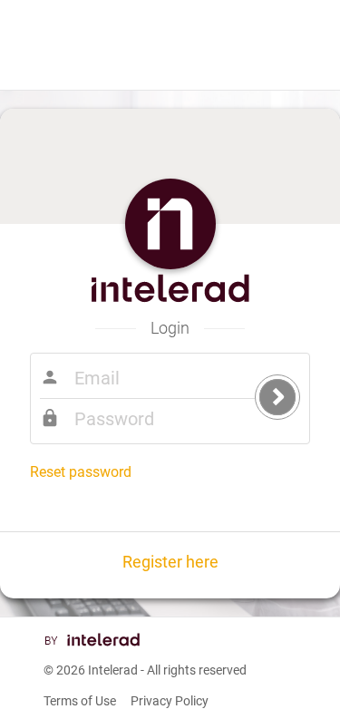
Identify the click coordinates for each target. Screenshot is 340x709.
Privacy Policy (170, 701)
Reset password (80, 472)
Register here (170, 561)
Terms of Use (80, 701)
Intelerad (113, 670)
